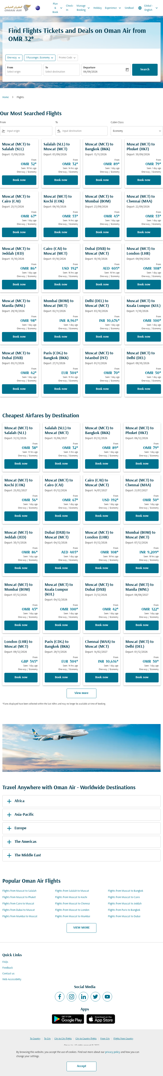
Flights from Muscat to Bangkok (125, 890)
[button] (39, 58)
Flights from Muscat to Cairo (124, 897)
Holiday (97, 8)
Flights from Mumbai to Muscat (19, 916)
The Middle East (28, 855)
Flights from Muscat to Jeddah (125, 903)
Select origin (13, 71)
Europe (20, 828)
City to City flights (63, 1039)
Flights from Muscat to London (72, 910)
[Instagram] (71, 996)
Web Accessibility (11, 979)
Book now (19, 180)
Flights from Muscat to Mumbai (72, 916)
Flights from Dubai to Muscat (18, 910)
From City (105, 1039)
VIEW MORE (81, 927)
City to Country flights (86, 1039)
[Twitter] (95, 996)
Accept (81, 1066)
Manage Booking (84, 8)
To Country (35, 1039)
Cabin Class (117, 122)
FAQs (5, 962)
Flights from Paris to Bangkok (124, 910)
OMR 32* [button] (21, 39)
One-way (12, 57)
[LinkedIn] (83, 996)
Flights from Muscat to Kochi (71, 897)
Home (5, 97)
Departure (89, 67)
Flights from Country (123, 1039)
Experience (113, 8)
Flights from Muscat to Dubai (124, 916)
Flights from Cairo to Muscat (18, 903)
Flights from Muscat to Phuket (19, 897)
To (46, 67)
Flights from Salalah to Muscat (72, 890)
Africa (19, 801)
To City (47, 1039)
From (10, 67)
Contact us (8, 973)
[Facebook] (59, 996)
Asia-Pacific (24, 815)
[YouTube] (107, 996)
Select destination (55, 71)
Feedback (7, 967)
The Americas (25, 842)
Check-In (69, 8)
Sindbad (129, 8)
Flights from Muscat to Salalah (19, 890)
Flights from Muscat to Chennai (72, 903)
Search (144, 69)
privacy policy (112, 1052)
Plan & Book (57, 8)
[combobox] (28, 131)
